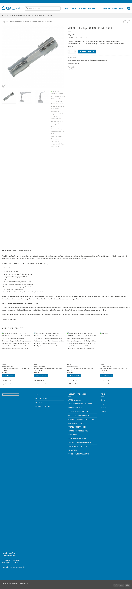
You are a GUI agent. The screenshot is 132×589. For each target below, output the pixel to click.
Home (67, 8)
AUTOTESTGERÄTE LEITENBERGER (80, 404)
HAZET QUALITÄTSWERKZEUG (78, 415)
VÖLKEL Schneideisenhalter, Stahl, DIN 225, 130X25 (15, 369)
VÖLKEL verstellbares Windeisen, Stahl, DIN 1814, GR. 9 (113, 369)
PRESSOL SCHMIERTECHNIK (78, 431)
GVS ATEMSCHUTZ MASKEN (78, 412)
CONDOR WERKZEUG (75, 408)
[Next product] (124, 21)
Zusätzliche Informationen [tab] (22, 250)
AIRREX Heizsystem (74, 400)
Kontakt (91, 8)
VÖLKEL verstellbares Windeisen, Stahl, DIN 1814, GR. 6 (48, 369)
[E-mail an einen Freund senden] (72, 67)
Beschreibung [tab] (6, 250)
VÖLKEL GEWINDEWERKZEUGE (18, 22)
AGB (36, 395)
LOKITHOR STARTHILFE (76, 423)
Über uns (82, 8)
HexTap (49, 22)
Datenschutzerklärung (42, 406)
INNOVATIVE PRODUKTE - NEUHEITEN (81, 419)
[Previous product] (128, 21)
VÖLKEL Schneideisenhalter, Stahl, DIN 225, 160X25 (81, 369)
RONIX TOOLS (72, 435)
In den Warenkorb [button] (8, 375)
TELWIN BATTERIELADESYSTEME (79, 442)
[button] (113, 8)
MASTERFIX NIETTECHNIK (77, 427)
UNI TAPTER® (72, 450)
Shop (74, 8)
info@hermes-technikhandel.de (14, 567)
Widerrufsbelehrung (41, 398)
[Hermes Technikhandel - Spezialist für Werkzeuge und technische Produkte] (12, 8)
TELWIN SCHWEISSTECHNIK (78, 446)
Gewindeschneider (38, 22)
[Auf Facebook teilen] (69, 67)
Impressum (38, 402)
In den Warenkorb (87, 51)
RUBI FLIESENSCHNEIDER (77, 439)
